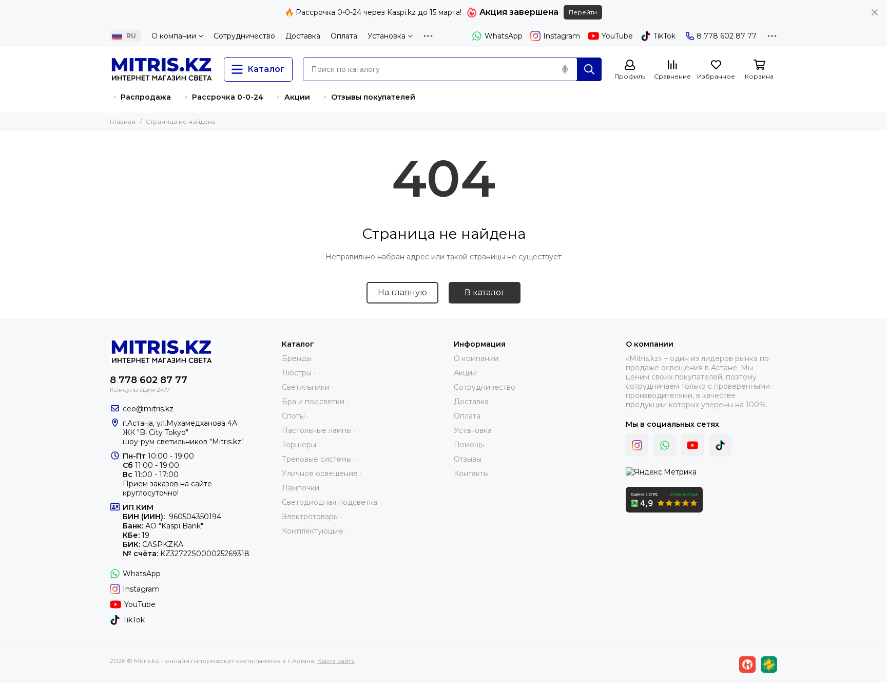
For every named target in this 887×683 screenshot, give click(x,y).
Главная (123, 121)
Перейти (583, 12)
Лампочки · (302, 487)
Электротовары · (312, 516)
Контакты (471, 473)
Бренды (297, 358)
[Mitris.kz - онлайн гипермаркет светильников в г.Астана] (162, 69)
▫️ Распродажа (140, 97)
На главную (402, 292)
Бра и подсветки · (315, 401)
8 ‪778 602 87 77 (727, 36)
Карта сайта (336, 661)
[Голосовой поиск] (564, 69)
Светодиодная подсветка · (331, 502)
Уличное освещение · (321, 473)
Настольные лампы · (318, 430)
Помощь (469, 444)
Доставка (302, 36)
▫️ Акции (292, 97)
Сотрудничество (244, 36)
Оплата (344, 36)
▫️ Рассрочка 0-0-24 (222, 97)
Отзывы (467, 459)
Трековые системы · (318, 459)
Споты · (295, 416)
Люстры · (298, 372)
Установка (387, 36)
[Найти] (589, 69)
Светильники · (307, 387)
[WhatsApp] (664, 445)
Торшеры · (301, 444)
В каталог (485, 292)
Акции (465, 372)
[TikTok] (720, 445)
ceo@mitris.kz (148, 408)
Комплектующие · (314, 531)
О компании (173, 36)
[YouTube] (692, 445)
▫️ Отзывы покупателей (367, 97)
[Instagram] (637, 445)
